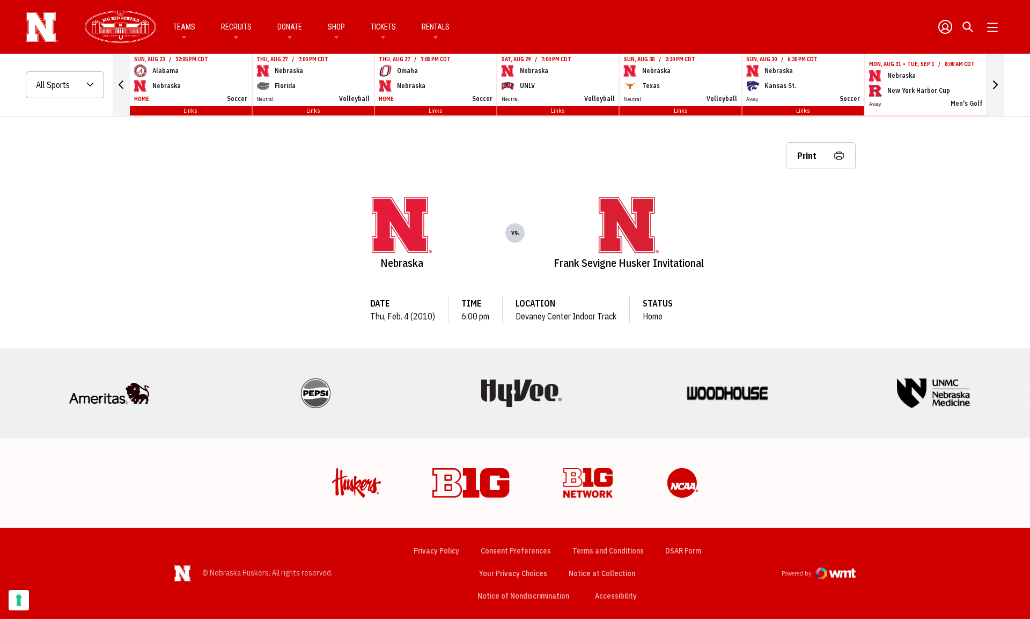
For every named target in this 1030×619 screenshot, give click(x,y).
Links (190, 110)
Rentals (436, 27)
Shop (336, 27)
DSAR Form (683, 551)
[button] (121, 85)
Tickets (383, 27)
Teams (184, 27)
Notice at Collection (602, 573)
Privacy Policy (436, 551)
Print (806, 155)
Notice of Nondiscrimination (523, 596)
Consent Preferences (516, 551)
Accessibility (616, 596)
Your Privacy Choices (513, 573)
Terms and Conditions (608, 551)
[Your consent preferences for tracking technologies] (19, 600)
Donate (289, 27)
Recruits (236, 27)
